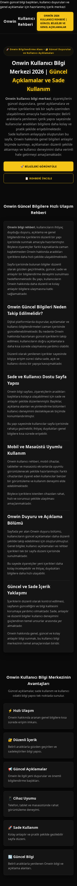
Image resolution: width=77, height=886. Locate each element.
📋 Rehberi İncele (38, 178)
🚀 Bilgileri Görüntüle (38, 166)
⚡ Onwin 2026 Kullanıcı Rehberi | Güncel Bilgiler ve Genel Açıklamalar (53, 21)
